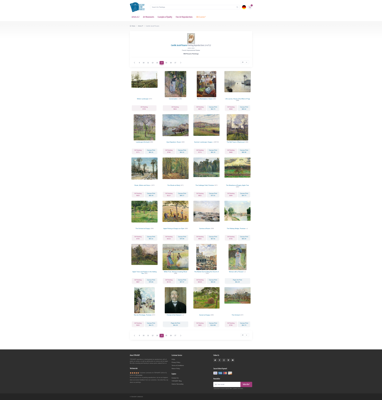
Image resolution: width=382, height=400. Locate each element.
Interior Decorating (177, 384)
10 (143, 63)
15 (166, 63)
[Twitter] (215, 360)
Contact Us (175, 378)
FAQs (173, 359)
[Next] (180, 62)
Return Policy (176, 368)
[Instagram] (224, 360)
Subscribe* (246, 384)
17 (175, 63)
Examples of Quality (165, 17)
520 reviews (138, 375)
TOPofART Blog (177, 381)
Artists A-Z (135, 17)
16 (171, 63)
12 (152, 63)
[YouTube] (232, 360)
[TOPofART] (137, 7)
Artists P (140, 26)
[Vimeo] (228, 360)
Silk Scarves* (201, 17)
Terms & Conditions (178, 365)
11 (148, 63)
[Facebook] (219, 360)
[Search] (237, 7)
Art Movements (148, 17)
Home (133, 26)
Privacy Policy (176, 362)
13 (157, 63)
